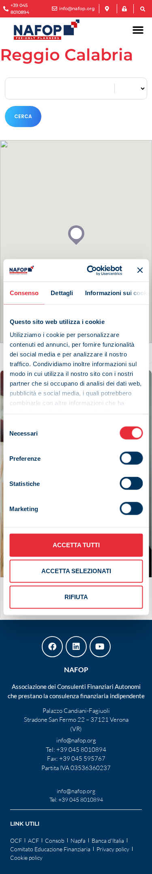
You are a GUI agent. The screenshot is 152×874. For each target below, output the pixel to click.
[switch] (131, 458)
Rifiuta (76, 596)
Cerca (23, 116)
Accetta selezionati (76, 571)
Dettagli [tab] (62, 292)
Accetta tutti (76, 545)
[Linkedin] (76, 646)
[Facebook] (52, 646)
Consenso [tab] (24, 292)
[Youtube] (100, 646)
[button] (142, 9)
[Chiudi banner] (140, 270)
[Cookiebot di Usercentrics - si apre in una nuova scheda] (90, 270)
